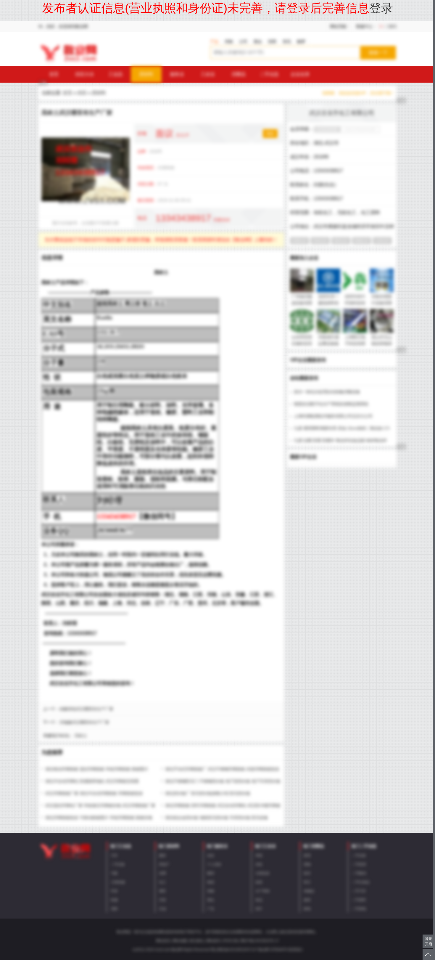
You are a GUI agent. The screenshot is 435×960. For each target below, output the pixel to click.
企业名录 (300, 74)
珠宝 (307, 882)
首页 (54, 74)
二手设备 (118, 864)
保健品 (309, 891)
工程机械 (118, 882)
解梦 (301, 41)
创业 (210, 855)
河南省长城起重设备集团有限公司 (328, 343)
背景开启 (428, 941)
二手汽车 (359, 891)
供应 (82, 92)
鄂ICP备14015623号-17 (260, 941)
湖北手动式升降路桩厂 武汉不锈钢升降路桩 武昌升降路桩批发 (222, 769)
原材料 (146, 74)
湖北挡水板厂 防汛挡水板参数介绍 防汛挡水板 (207, 793)
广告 (210, 909)
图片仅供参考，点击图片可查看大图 (85, 223)
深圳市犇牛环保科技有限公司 (355, 303)
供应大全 (84, 74)
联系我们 (296, 950)
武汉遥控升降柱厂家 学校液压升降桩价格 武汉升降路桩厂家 (100, 805)
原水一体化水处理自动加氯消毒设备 (327, 391)
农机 (258, 864)
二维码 (390, 26)
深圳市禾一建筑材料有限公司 (328, 303)
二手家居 (359, 864)
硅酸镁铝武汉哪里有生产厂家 (86, 709)
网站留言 (214, 941)
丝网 (162, 873)
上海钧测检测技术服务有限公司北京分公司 (333, 416)
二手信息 (269, 74)
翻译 (210, 873)
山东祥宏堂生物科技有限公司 (301, 343)
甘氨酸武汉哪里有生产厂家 (84, 722)
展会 (258, 41)
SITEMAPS (279, 950)
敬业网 (263, 950)
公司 (243, 41)
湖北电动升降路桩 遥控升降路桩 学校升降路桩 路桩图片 (96, 769)
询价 (270, 133)
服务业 (177, 74)
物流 (210, 882)
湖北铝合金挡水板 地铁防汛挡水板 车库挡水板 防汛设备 (216, 817)
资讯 (287, 41)
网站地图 (180, 941)
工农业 (208, 74)
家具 (307, 873)
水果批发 (262, 873)
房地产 (164, 864)
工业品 (115, 74)
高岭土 (81, 735)
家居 (307, 855)
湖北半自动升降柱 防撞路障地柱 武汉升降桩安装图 (92, 781)
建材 (162, 855)
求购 (229, 41)
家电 (307, 909)
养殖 (258, 855)
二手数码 (359, 873)
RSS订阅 (230, 941)
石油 (162, 909)
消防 (114, 909)
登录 (381, 8)
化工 (162, 882)
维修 (210, 891)
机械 (114, 900)
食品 (258, 900)
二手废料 (359, 900)
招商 (272, 41)
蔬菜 (258, 882)
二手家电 (359, 909)
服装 (307, 900)
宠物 (307, 864)
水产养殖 (262, 891)
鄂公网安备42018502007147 (234, 950)
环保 (114, 891)
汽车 (114, 855)
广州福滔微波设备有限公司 (301, 303)
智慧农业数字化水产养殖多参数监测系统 (331, 404)
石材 (162, 900)
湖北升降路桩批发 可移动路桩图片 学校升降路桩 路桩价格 (98, 817)
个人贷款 (214, 864)
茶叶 (258, 909)
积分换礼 (197, 941)
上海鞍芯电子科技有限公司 (355, 343)
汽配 (114, 873)
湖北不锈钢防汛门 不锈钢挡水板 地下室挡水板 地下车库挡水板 (223, 781)
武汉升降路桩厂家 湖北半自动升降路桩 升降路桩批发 (94, 793)
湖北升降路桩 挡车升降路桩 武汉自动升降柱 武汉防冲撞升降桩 (223, 805)
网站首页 (163, 941)
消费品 (238, 74)
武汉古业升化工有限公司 (341, 113)
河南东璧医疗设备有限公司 (381, 303)
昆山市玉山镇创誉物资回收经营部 (381, 343)
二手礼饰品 (361, 882)
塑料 (162, 891)
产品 (214, 41)
